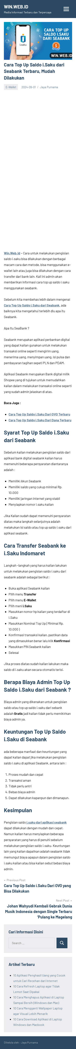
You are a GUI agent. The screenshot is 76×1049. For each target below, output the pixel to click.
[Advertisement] (38, 130)
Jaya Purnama (49, 87)
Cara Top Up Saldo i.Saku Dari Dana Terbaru (40, 420)
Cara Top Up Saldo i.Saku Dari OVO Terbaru (39, 414)
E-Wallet (11, 87)
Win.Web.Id (12, 253)
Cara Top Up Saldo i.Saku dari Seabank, (32, 305)
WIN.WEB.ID (16, 6)
